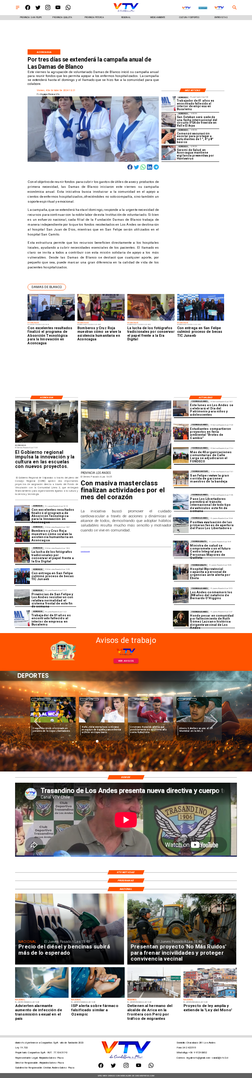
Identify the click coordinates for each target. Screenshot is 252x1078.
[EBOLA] (181, 572)
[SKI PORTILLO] (181, 502)
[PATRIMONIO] (181, 408)
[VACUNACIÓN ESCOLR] (168, 136)
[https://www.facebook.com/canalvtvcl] (27, 9)
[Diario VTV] (17, 9)
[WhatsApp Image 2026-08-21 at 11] (181, 455)
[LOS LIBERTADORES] (181, 525)
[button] (47, 287)
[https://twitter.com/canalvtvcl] (37, 9)
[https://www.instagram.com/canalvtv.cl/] (47, 9)
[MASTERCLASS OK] (126, 468)
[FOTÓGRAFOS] (22, 555)
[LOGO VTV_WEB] (126, 11)
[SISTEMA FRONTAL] (22, 597)
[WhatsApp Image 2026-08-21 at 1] (181, 478)
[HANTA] (168, 153)
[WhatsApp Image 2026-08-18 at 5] (22, 576)
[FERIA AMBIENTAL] (181, 432)
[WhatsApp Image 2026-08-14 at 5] (168, 120)
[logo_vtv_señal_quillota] (219, 8)
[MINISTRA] (181, 548)
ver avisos (126, 660)
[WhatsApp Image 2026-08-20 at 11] (181, 618)
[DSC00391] (46, 442)
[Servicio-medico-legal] (168, 103)
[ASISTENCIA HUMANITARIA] (22, 534)
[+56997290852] (68, 9)
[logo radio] (186, 8)
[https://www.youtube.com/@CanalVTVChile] (57, 9)
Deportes (41, 699)
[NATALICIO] (181, 595)
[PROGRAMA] (22, 513)
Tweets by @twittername (85, 551)
